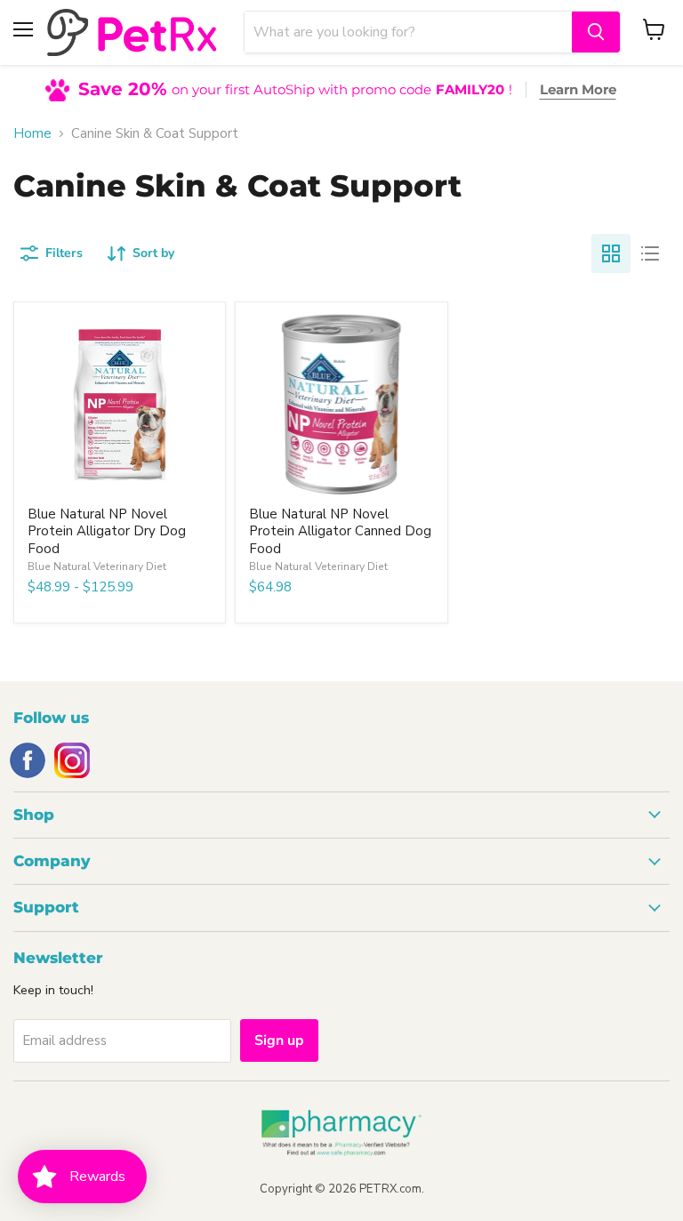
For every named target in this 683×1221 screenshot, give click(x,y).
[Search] (596, 32)
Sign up (279, 1040)
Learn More (578, 89)
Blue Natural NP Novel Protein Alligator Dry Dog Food (107, 531)
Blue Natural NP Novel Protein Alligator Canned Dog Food (340, 531)
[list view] (650, 253)
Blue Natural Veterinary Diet (97, 566)
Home (32, 133)
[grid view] (611, 253)
